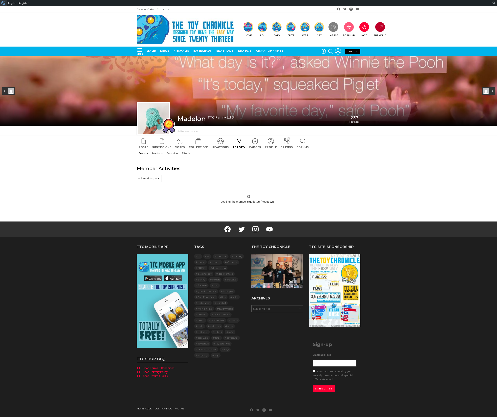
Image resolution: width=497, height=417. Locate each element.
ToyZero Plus (222, 343)
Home (151, 51)
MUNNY (202, 314)
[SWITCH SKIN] (324, 51)
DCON (202, 267)
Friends (287, 143)
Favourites (172, 153)
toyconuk (203, 343)
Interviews (202, 51)
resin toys (215, 326)
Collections (199, 147)
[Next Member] (488, 91)
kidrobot (221, 302)
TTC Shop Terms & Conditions (156, 368)
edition (216, 279)
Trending (380, 35)
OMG (277, 35)
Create (353, 51)
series (230, 326)
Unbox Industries (207, 349)
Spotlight (225, 51)
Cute (291, 35)
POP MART (217, 320)
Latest (333, 35)
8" (208, 256)
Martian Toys (205, 308)
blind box (221, 256)
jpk (224, 297)
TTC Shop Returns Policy (152, 375)
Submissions (161, 147)
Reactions (220, 147)
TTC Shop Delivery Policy (152, 372)
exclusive (231, 279)
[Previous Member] (8, 91)
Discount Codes (145, 9)
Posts (143, 147)
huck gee (228, 291)
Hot (364, 35)
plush (201, 320)
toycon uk (232, 337)
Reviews (244, 51)
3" (199, 256)
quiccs (234, 320)
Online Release (222, 314)
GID (216, 285)
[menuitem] (3, 3)
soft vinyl (203, 331)
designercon (219, 267)
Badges (255, 147)
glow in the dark (207, 291)
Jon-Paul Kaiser (206, 297)
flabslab (202, 285)
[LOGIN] (338, 51)
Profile (271, 147)
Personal (143, 153)
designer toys (225, 273)
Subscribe (324, 388)
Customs (181, 51)
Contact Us (163, 9)
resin (200, 326)
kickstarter (204, 302)
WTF (305, 35)
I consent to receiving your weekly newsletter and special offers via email (333, 375)
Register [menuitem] (23, 3)
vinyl (226, 349)
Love (248, 35)
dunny (201, 279)
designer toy (205, 273)
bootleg (238, 256)
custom (216, 262)
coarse (201, 262)
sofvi (231, 331)
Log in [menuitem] (12, 3)
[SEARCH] (330, 51)
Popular (349, 35)
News (164, 51)
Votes (180, 147)
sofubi (218, 331)
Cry (319, 35)
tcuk (217, 337)
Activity (239, 147)
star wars (203, 337)
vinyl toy (203, 355)
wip (217, 355)
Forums (303, 147)
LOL (262, 35)
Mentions (157, 153)
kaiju (235, 297)
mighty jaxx (226, 308)
